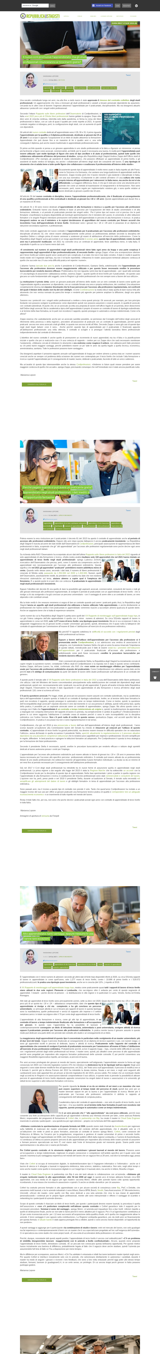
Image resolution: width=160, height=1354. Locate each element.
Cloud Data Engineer (130, 1118)
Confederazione (87, 290)
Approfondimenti (65, 515)
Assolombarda (121, 1126)
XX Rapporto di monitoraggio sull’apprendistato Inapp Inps (111, 616)
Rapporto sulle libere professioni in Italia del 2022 (108, 554)
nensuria (45, 816)
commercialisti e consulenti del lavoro (123, 776)
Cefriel (71, 1118)
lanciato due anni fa (45, 266)
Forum (80, 16)
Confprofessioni (83, 364)
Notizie (62, 80)
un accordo (128, 770)
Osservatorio (75, 114)
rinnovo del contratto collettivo (114, 100)
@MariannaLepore (51, 84)
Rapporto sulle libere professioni (50, 114)
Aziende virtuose (106, 16)
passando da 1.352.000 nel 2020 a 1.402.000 (65, 573)
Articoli (66, 16)
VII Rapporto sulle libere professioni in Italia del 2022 (73, 680)
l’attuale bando (45, 1220)
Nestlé (100, 1190)
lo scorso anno (91, 239)
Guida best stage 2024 (123, 23)
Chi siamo (133, 16)
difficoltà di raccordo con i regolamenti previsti (114, 632)
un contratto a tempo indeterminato (80, 709)
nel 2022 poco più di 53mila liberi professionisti (47, 116)
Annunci (93, 16)
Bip (118, 1188)
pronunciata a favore (67, 725)
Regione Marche (97, 770)
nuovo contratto (39, 132)
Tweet (128, 75)
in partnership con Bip (89, 1118)
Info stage (119, 16)
